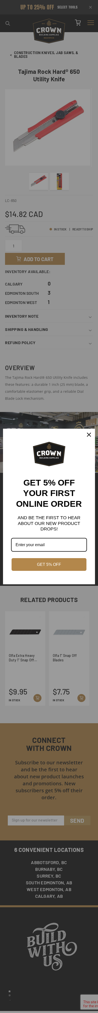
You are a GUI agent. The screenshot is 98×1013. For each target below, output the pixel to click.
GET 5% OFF (49, 564)
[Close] (89, 435)
